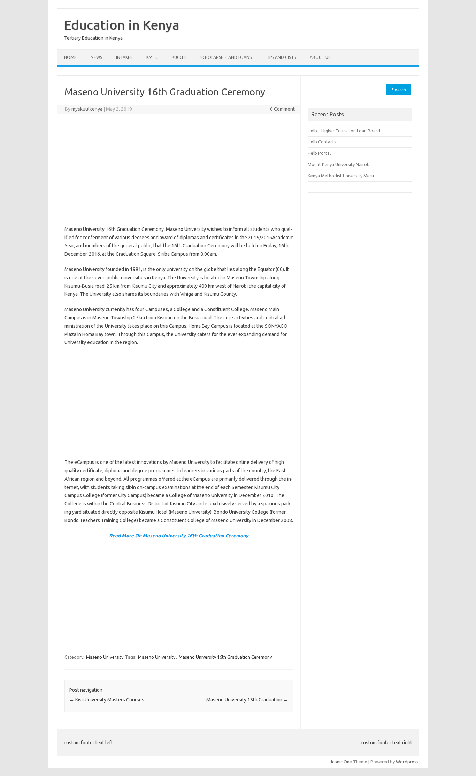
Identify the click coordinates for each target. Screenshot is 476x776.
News (96, 57)
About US (320, 57)
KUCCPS (179, 57)
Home (70, 57)
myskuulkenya (86, 109)
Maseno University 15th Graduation (247, 700)
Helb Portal (319, 152)
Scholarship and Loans (226, 57)
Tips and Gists (281, 57)
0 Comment (282, 109)
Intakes (124, 57)
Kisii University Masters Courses (106, 700)
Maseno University (104, 656)
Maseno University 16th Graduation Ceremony (225, 656)
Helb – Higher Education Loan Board (344, 130)
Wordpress (407, 761)
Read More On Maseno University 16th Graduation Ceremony (178, 535)
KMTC (152, 57)
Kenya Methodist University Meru (341, 175)
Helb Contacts (322, 141)
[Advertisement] (178, 169)
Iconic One (341, 761)
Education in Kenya (121, 24)
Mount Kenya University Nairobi (339, 164)
